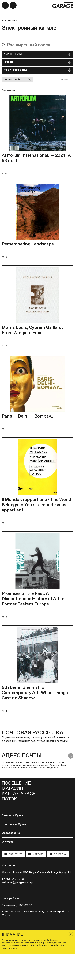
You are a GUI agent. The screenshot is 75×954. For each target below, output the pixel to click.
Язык (8, 62)
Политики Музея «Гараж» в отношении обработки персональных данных (34, 766)
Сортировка (16, 70)
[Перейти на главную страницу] (62, 6)
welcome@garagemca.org (17, 882)
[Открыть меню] (5, 5)
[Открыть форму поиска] (13, 5)
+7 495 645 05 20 (13, 878)
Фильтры (13, 54)
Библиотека (9, 20)
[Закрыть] (71, 934)
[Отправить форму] (70, 756)
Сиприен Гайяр (13, 79)
